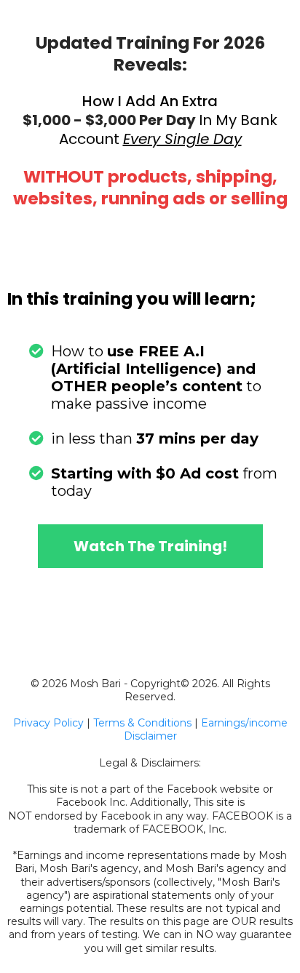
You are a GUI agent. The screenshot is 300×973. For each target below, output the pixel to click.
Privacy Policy (48, 722)
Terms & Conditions (142, 722)
